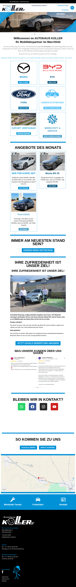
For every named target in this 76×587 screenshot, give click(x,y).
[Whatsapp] (21, 406)
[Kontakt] (63, 499)
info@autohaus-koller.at (39, 5)
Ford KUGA (24, 214)
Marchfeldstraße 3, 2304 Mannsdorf (19, 1)
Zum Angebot (52, 186)
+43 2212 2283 (6, 535)
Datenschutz (5, 579)
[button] (2, 22)
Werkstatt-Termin (63, 5)
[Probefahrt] (38, 499)
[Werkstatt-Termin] (12, 499)
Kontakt (63, 504)
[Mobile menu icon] (72, 8)
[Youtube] (54, 406)
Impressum (5, 577)
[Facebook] (32, 406)
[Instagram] (43, 406)
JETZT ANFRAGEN (23, 188)
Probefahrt (65, 10)
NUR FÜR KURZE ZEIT (23, 173)
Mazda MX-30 (52, 173)
